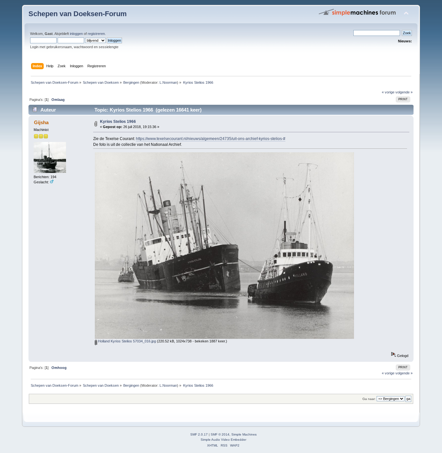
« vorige (388, 92)
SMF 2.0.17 (199, 434)
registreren (96, 34)
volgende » (404, 92)
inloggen (76, 34)
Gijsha (41, 122)
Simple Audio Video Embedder (223, 439)
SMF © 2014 (220, 434)
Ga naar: (369, 399)
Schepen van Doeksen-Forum (77, 14)
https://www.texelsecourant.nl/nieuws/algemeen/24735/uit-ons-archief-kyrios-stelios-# (210, 138)
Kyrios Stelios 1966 (118, 121)
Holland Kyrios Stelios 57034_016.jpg (126, 341)
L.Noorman (168, 82)
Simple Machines (244, 434)
